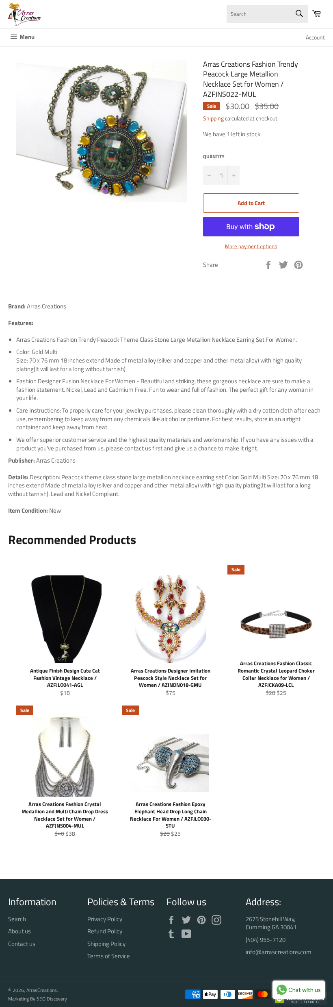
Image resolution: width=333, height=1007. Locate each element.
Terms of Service (108, 956)
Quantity (214, 156)
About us (19, 931)
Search (17, 919)
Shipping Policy (106, 943)
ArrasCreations (41, 990)
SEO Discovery (52, 999)
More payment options (251, 246)
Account (315, 37)
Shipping (213, 118)
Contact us (21, 943)
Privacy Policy (104, 919)
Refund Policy (104, 931)
